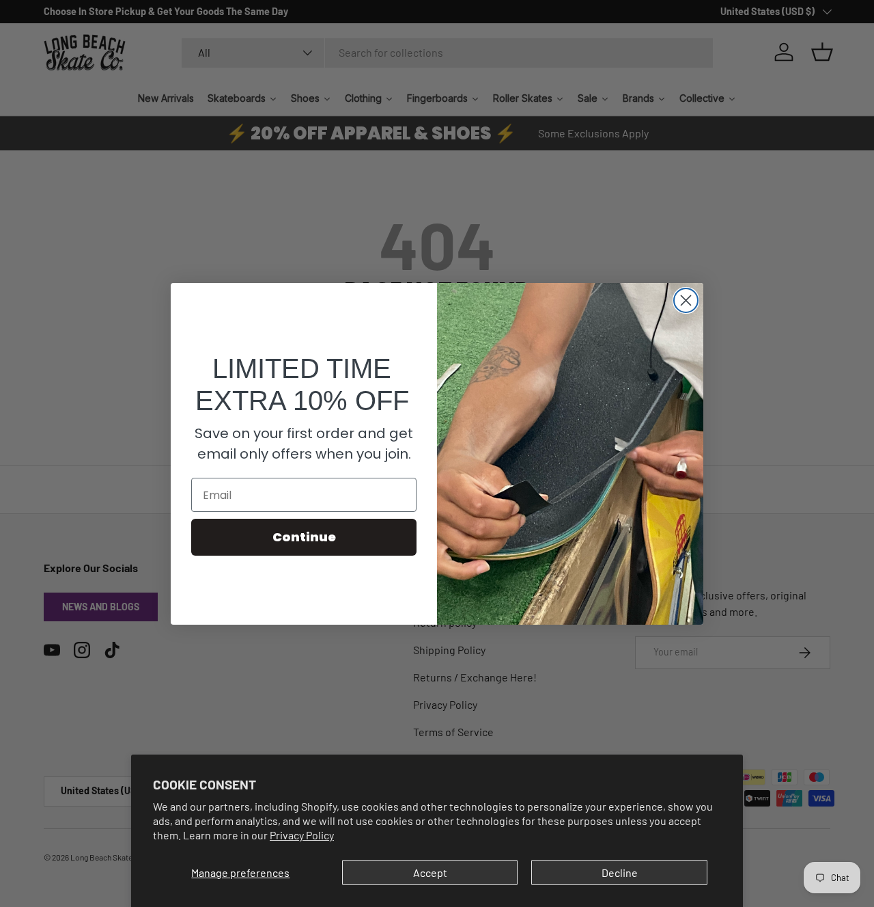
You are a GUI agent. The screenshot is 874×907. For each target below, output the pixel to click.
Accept (430, 872)
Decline (620, 872)
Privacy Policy (302, 834)
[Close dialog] (686, 300)
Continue (304, 536)
